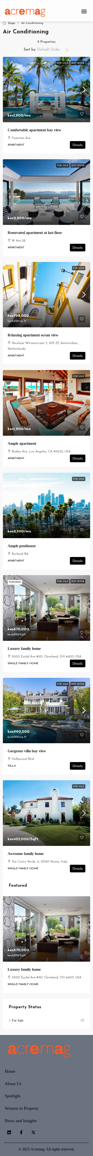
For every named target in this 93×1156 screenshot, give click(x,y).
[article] (46, 944)
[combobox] (52, 50)
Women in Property (22, 1108)
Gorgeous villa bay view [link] (27, 751)
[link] (46, 89)
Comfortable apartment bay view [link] (34, 130)
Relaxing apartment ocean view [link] (33, 335)
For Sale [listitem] (17, 1020)
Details (77, 145)
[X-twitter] (33, 1132)
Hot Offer (77, 63)
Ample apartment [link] (22, 443)
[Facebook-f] (21, 1132)
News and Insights (21, 1120)
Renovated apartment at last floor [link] (35, 233)
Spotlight (13, 1095)
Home (11, 23)
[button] (84, 11)
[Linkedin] (9, 1132)
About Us (13, 1083)
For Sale (62, 63)
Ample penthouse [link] (22, 546)
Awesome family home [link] (26, 854)
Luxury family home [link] (24, 649)
